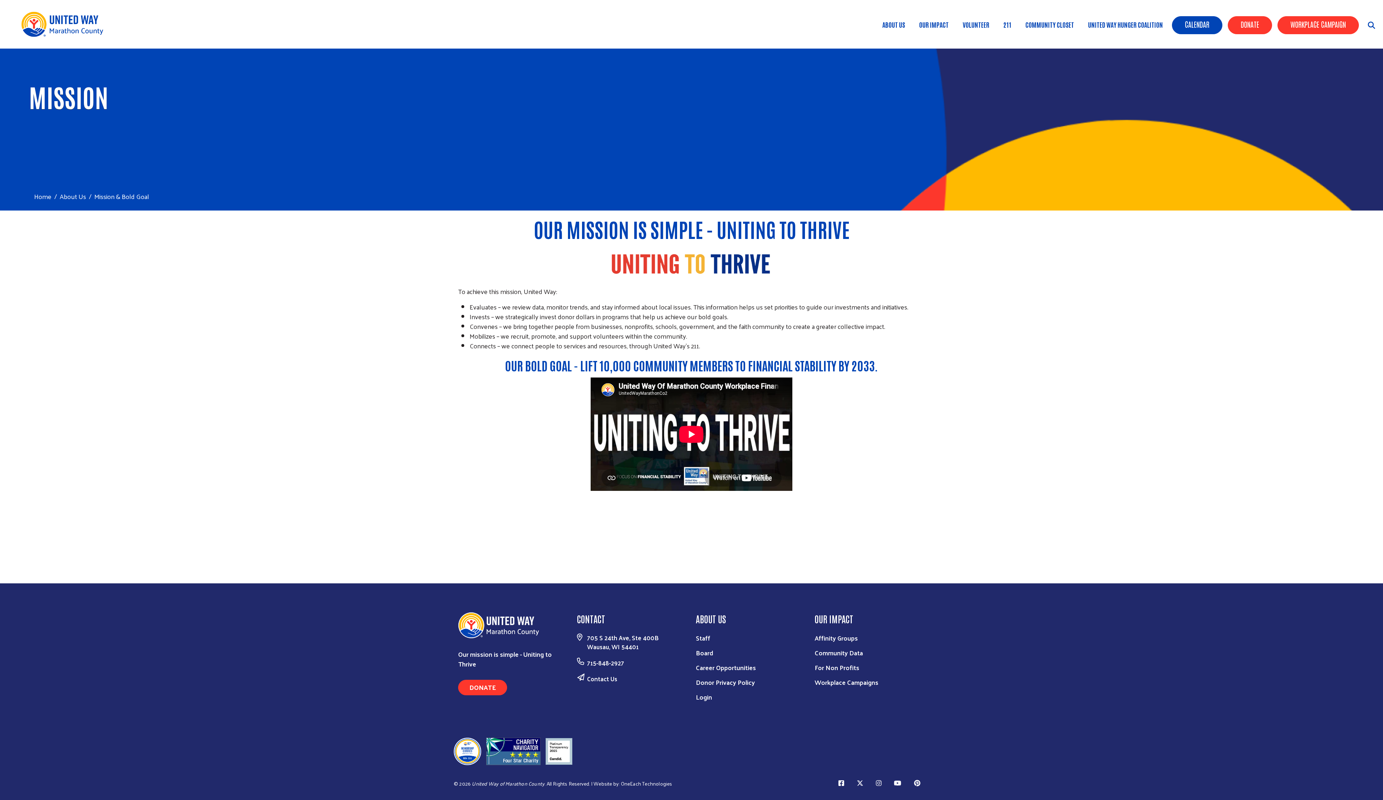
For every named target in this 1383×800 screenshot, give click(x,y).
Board (704, 652)
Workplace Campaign (1318, 24)
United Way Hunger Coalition (1125, 24)
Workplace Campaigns (846, 682)
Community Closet (1049, 24)
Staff (703, 637)
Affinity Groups (836, 637)
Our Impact (934, 24)
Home (43, 196)
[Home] (64, 24)
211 (1007, 24)
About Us (893, 24)
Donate (1250, 24)
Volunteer (976, 24)
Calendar (1197, 24)
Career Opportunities (726, 667)
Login (704, 696)
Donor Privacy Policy (725, 682)
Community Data (839, 652)
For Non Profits (837, 667)
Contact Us (602, 678)
